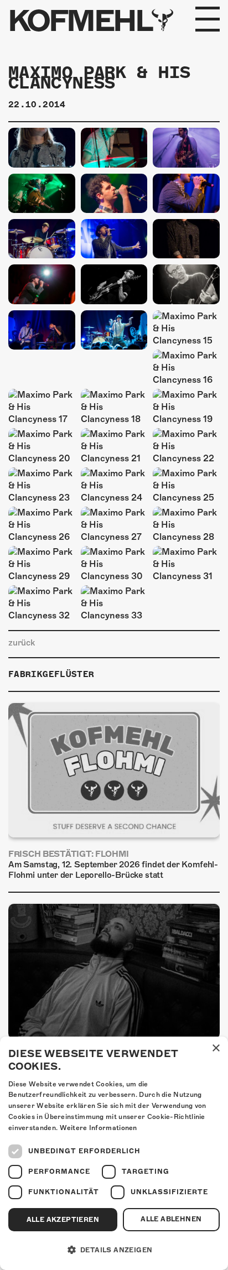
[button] (114, 1250)
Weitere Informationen (98, 1128)
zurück (21, 643)
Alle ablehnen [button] (171, 1219)
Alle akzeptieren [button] (63, 1220)
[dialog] (114, 1153)
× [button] (215, 1048)
